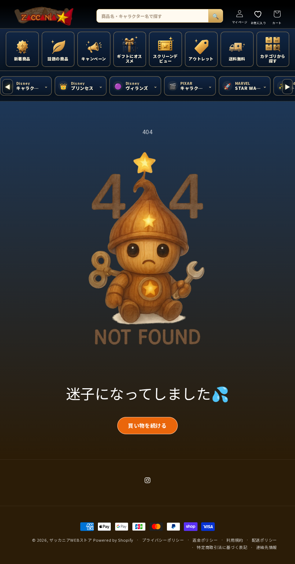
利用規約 (234, 540)
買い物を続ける (147, 425)
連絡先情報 (266, 547)
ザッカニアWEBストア (70, 540)
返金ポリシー (205, 540)
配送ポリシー (264, 540)
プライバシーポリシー (163, 540)
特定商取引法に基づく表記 (222, 547)
